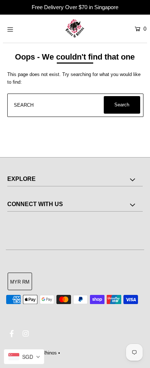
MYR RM (19, 282)
